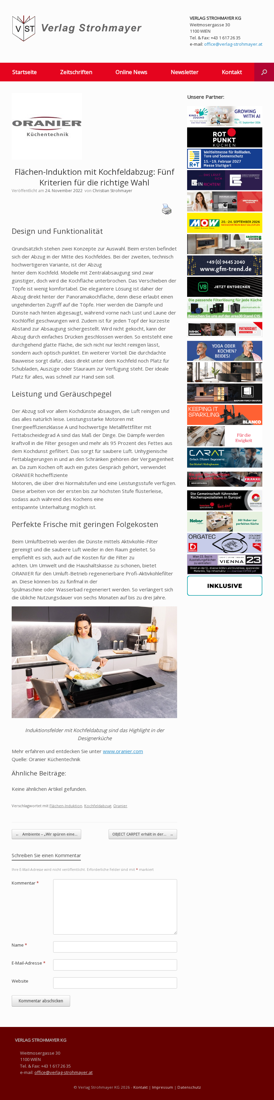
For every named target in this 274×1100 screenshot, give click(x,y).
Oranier (120, 805)
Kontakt (232, 72)
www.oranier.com (123, 751)
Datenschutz (189, 1087)
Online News (131, 72)
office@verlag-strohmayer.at (233, 44)
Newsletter (184, 72)
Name (19, 945)
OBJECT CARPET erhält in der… (142, 834)
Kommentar (25, 883)
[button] (264, 72)
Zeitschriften (76, 72)
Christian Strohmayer (112, 190)
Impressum (162, 1087)
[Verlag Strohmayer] (78, 28)
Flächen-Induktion (65, 805)
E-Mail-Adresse (28, 963)
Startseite (24, 72)
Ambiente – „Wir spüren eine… (46, 834)
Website (20, 981)
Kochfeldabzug (97, 805)
